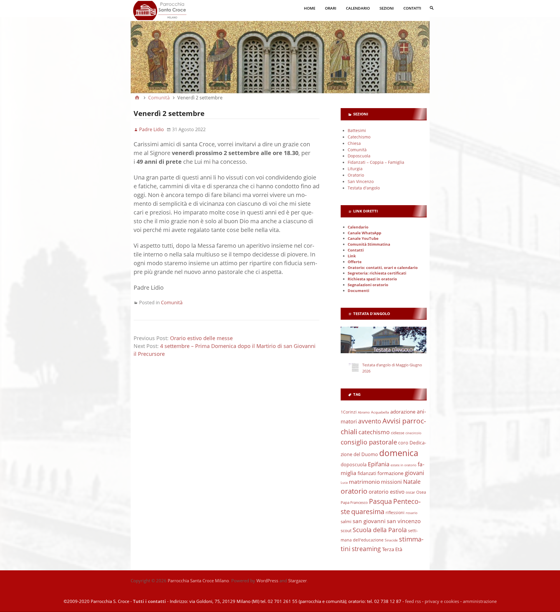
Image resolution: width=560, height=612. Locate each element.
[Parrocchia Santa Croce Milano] (280, 51)
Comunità (172, 302)
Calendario (358, 8)
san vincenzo (404, 521)
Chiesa (354, 143)
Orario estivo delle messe (201, 338)
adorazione (403, 411)
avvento (369, 421)
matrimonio (364, 482)
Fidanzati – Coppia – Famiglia (376, 162)
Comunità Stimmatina (369, 244)
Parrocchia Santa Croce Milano (198, 580)
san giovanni (369, 521)
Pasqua (380, 501)
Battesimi (357, 130)
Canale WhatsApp (364, 233)
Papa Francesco (354, 502)
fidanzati (367, 473)
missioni (391, 481)
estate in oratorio (403, 465)
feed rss (413, 601)
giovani (414, 473)
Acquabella (380, 412)
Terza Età (392, 549)
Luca (344, 483)
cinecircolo (413, 433)
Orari (330, 8)
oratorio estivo (387, 491)
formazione (390, 473)
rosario (411, 512)
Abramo (364, 412)
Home (309, 8)
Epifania (378, 464)
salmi (346, 521)
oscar (410, 492)
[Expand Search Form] (431, 8)
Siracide (391, 540)
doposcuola (354, 464)
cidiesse (397, 432)
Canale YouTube (363, 238)
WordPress (267, 580)
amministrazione (480, 601)
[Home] (137, 97)
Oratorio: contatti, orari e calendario (383, 267)
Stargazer (297, 580)
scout (346, 530)
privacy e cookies (442, 601)
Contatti (412, 8)
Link (352, 256)
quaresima (367, 511)
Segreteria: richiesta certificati (377, 273)
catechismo (374, 432)
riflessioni (395, 512)
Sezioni (386, 8)
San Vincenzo (361, 181)
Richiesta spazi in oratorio (372, 279)
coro (403, 442)
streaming (366, 549)
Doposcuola (359, 156)
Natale (412, 481)
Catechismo (359, 137)
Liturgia (355, 168)
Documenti (358, 290)
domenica (398, 453)
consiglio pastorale (369, 441)
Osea (421, 492)
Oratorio (356, 175)
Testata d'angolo (364, 188)
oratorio (354, 491)
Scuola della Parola (380, 529)
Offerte (355, 261)
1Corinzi (349, 412)
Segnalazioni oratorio (368, 284)
